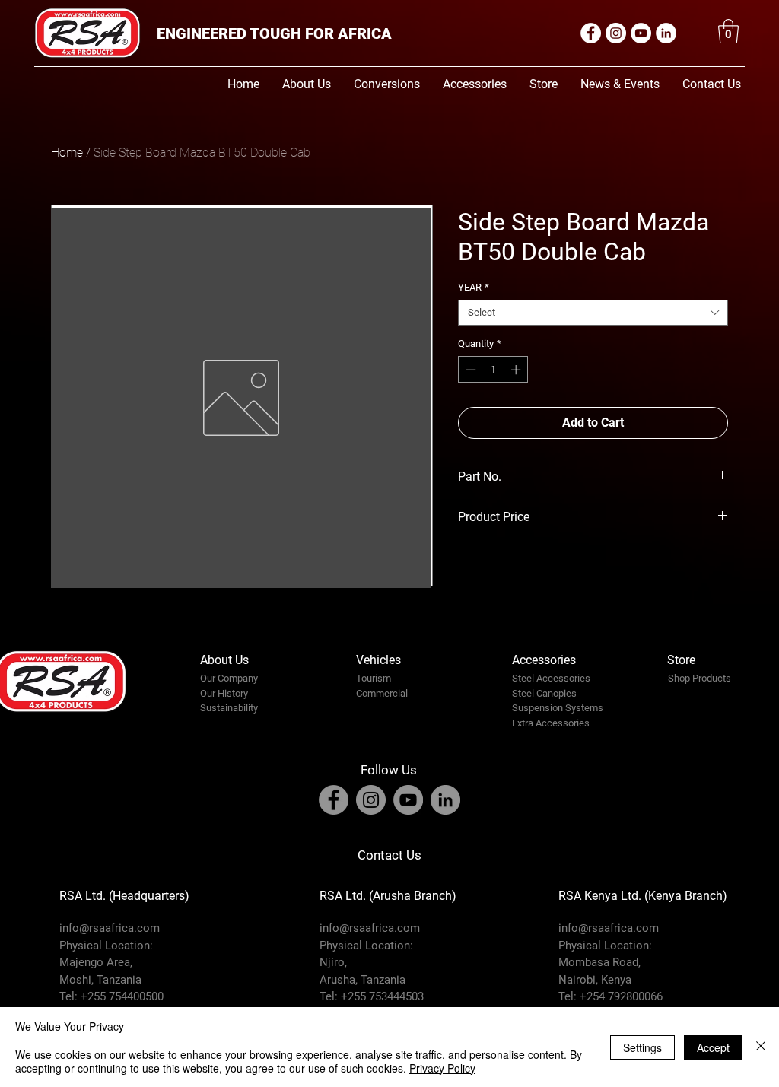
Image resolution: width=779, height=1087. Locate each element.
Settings (642, 1047)
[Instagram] (616, 33)
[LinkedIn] (666, 33)
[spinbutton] (493, 370)
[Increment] (517, 370)
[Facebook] (590, 33)
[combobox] (593, 313)
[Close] (761, 1047)
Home (67, 152)
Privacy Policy (442, 1068)
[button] (728, 31)
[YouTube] (641, 33)
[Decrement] (469, 370)
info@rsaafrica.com (109, 928)
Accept (713, 1047)
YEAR (473, 287)
